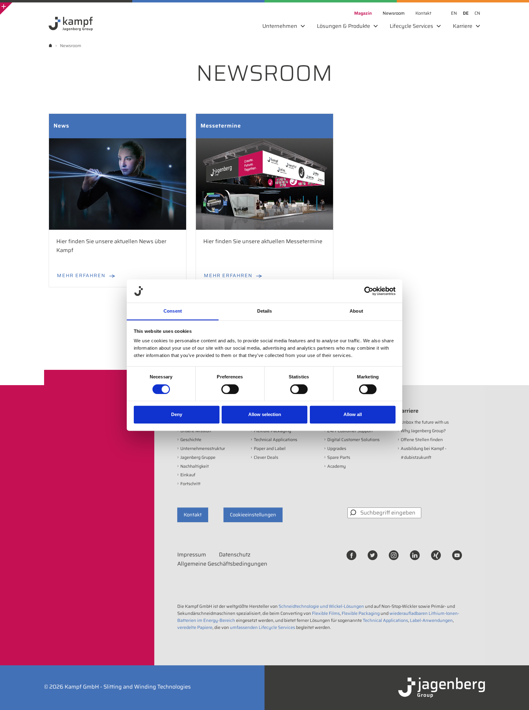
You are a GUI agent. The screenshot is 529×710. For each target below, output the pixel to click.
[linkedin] (415, 555)
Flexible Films (326, 613)
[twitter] (372, 555)
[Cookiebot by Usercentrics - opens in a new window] (369, 291)
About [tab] (356, 311)
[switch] (230, 389)
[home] (50, 45)
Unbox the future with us (425, 422)
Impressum (191, 554)
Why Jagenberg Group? (423, 430)
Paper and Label (270, 448)
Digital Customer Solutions (353, 439)
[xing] (436, 555)
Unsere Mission (195, 430)
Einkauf (187, 474)
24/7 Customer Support (350, 430)
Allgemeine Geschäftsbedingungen (222, 563)
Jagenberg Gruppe (198, 457)
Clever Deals (266, 457)
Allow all (352, 414)
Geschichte (190, 439)
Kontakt (193, 515)
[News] (117, 183)
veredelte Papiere (194, 627)
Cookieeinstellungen (253, 515)
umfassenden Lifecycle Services (262, 627)
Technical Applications (275, 439)
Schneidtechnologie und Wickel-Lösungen (321, 606)
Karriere (408, 411)
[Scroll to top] (516, 697)
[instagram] (394, 555)
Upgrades (336, 448)
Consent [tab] (172, 311)
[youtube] (457, 555)
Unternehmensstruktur (202, 448)
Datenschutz (234, 554)
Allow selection (264, 414)
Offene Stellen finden (422, 439)
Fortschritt (190, 483)
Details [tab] (264, 311)
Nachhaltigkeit (194, 466)
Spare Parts (338, 457)
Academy (336, 466)
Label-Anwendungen (431, 620)
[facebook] (351, 555)
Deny (176, 414)
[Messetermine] (264, 183)
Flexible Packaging (272, 430)
